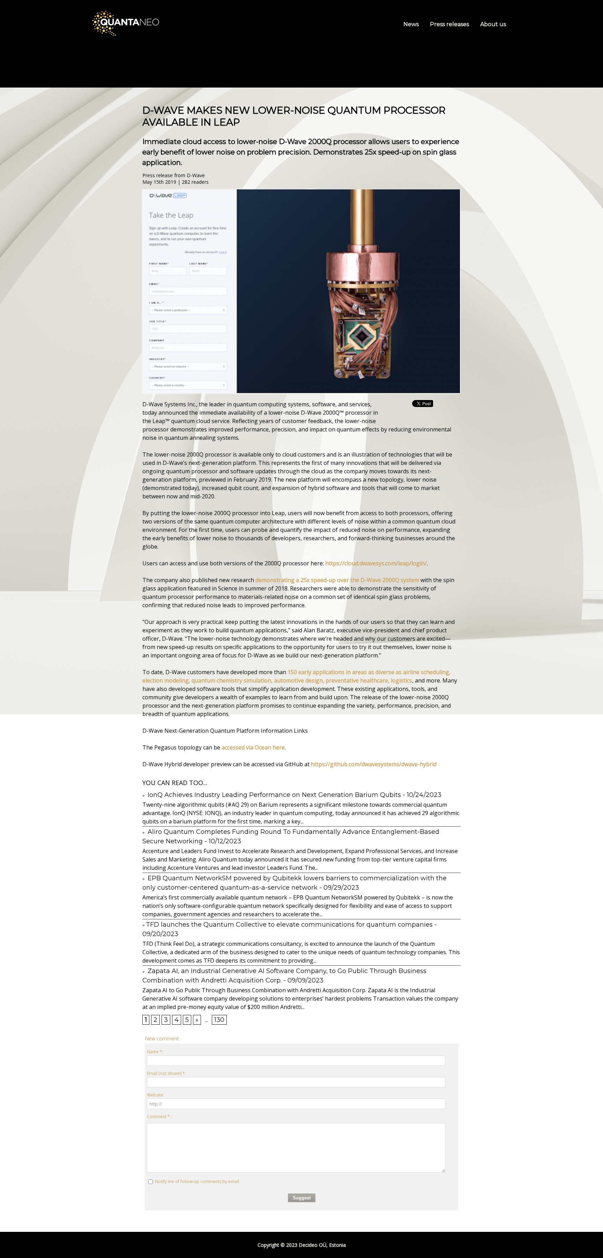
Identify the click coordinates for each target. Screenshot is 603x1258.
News (411, 24)
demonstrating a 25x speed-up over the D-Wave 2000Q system (337, 580)
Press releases (450, 24)
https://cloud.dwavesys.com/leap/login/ (376, 563)
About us (493, 24)
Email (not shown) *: (166, 1073)
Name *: (155, 1052)
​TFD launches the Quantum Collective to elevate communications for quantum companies (289, 924)
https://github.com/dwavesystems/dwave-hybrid (374, 764)
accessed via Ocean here (253, 747)
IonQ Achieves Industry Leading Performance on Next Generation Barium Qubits (273, 795)
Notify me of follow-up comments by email (197, 1181)
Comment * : (159, 1117)
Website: (155, 1095)
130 (219, 1020)
